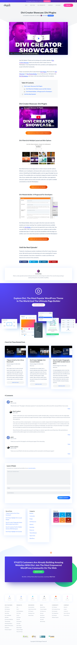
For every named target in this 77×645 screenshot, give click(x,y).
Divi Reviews (54, 615)
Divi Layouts (7, 611)
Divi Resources (17, 53)
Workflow (7, 617)
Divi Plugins (43, 71)
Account (58, 5)
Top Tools (42, 619)
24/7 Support (30, 611)
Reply (69, 408)
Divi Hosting (19, 621)
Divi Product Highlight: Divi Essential (14, 531)
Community (32, 516)
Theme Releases (33, 532)
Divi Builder (28, 227)
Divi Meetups (54, 607)
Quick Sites (7, 613)
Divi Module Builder (32, 74)
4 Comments (50, 15)
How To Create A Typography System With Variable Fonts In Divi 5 (61, 361)
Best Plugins (42, 617)
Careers (65, 609)
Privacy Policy (66, 615)
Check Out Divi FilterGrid (38, 187)
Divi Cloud (19, 613)
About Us (65, 607)
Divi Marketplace (23, 76)
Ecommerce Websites (9, 619)
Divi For (32, 5)
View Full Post (15, 382)
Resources (32, 530)
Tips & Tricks (32, 535)
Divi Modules (7, 609)
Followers (9, 599)
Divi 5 (18, 609)
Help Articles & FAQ (32, 609)
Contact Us (66, 611)
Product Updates (43, 609)
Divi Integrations (55, 613)
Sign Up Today (38, 571)
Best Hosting (42, 621)
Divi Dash (18, 623)
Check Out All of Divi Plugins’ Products (38, 132)
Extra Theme (19, 625)
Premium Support (8, 629)
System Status (31, 615)
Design (31, 518)
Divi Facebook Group (56, 609)
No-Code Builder (8, 615)
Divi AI (18, 615)
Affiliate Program (55, 617)
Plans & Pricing (19, 631)
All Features (7, 607)
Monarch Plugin (20, 629)
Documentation (31, 607)
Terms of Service (67, 613)
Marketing (32, 527)
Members (21, 599)
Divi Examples (54, 611)
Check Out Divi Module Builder (38, 239)
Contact (50, 5)
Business (31, 513)
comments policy (31, 468)
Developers (7, 627)
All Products (41, 5)
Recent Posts (42, 607)
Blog (11, 53)
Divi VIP (18, 619)
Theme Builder (7, 621)
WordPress (32, 538)
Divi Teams (19, 617)
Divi (26, 5)
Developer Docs (31, 613)
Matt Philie (44, 15)
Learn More (47, 1)
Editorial (31, 524)
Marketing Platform (8, 623)
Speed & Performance (9, 625)
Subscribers (44, 599)
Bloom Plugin (19, 627)
